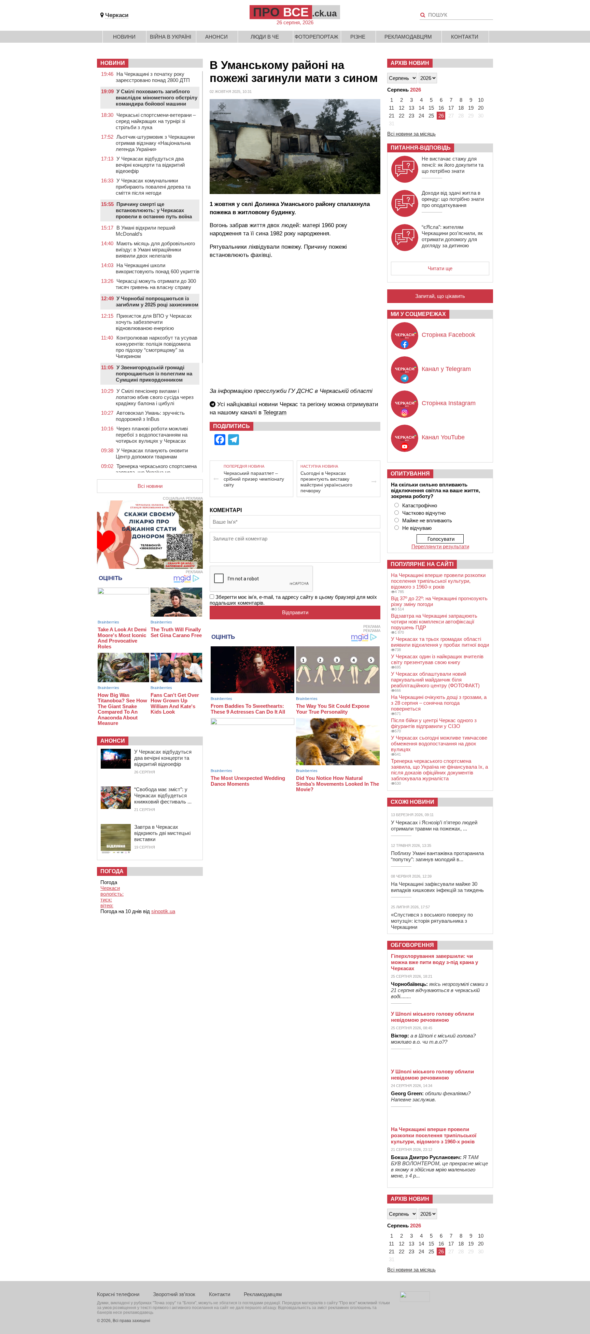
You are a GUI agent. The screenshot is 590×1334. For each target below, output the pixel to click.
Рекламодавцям (408, 37)
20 (480, 108)
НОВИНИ (112, 63)
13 (411, 108)
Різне (357, 37)
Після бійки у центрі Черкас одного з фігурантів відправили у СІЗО (434, 723)
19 (471, 108)
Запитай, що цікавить (440, 296)
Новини (124, 37)
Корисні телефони (118, 1294)
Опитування (410, 474)
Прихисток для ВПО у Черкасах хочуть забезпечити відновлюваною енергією (154, 322)
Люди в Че (265, 37)
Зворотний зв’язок (174, 1294)
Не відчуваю (417, 528)
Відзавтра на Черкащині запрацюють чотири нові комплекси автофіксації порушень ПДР (434, 621)
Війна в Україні (170, 37)
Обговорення (412, 945)
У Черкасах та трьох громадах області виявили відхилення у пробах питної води (440, 642)
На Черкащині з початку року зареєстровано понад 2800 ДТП (153, 77)
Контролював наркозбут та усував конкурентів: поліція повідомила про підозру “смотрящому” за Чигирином (156, 347)
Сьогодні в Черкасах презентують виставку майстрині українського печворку (326, 481)
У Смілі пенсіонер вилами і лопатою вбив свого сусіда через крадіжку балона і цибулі (155, 397)
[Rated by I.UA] (415, 1300)
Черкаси (116, 15)
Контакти (464, 37)
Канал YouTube (443, 437)
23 (411, 116)
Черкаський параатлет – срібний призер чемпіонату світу (254, 478)
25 (431, 116)
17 (451, 108)
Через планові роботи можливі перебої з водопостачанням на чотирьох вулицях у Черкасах (152, 435)
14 (421, 108)
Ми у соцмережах (418, 314)
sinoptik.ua (163, 911)
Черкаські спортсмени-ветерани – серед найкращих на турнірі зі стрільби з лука (156, 121)
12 (401, 108)
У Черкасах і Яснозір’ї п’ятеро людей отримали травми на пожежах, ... (434, 825)
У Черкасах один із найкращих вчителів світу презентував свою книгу (437, 659)
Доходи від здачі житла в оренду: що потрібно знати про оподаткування (453, 199)
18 (461, 108)
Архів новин (410, 63)
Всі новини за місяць (411, 134)
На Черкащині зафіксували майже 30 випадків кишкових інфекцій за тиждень (437, 887)
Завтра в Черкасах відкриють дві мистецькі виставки (162, 833)
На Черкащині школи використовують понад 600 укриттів (157, 268)
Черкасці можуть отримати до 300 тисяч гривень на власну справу (156, 284)
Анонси (216, 37)
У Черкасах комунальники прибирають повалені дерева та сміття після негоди (153, 187)
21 (391, 116)
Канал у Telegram (446, 369)
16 (441, 108)
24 (421, 116)
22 (401, 116)
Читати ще (440, 268)
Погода (112, 871)
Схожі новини (412, 802)
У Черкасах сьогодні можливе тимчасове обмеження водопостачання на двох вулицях (439, 743)
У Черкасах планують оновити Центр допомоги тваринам (152, 453)
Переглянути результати (440, 546)
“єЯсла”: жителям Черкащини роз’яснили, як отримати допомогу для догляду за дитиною (452, 236)
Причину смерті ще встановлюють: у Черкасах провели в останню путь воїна (154, 210)
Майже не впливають (427, 520)
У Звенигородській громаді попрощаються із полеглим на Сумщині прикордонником (154, 374)
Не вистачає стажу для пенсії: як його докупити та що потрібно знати (452, 165)
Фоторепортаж (316, 37)
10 (480, 100)
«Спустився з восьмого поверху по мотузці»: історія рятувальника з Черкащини (432, 921)
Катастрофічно (419, 505)
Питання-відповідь (421, 148)
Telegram (274, 412)
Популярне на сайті (422, 564)
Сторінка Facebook (448, 334)
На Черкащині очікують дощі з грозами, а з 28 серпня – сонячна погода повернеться (439, 703)
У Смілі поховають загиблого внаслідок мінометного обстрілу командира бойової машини (156, 97)
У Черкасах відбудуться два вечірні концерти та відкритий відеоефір (150, 165)
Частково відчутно (424, 513)
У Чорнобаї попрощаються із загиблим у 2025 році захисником (157, 301)
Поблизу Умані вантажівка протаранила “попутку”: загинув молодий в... (437, 856)
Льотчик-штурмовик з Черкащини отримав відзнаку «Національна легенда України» (155, 143)
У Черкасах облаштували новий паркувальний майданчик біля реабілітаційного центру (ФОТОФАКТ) (435, 679)
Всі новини (150, 486)
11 (391, 108)
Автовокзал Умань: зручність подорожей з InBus (150, 416)
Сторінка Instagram (449, 403)
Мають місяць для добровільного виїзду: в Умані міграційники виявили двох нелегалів (155, 249)
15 (431, 108)
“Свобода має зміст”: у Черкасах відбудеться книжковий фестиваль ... (163, 795)
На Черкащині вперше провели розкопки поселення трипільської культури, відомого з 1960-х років (438, 581)
